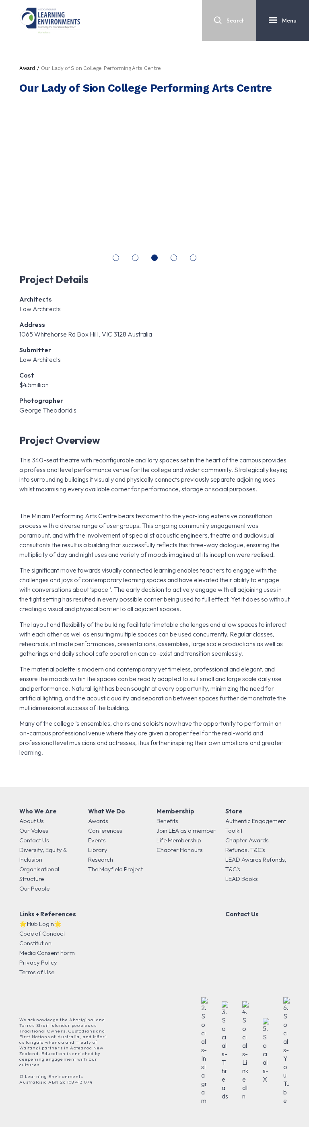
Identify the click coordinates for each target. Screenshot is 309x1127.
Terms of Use (36, 972)
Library (97, 850)
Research (100, 859)
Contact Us (34, 840)
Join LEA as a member (186, 830)
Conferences (105, 830)
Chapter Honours (180, 850)
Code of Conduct (42, 933)
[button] (116, 258)
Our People (34, 888)
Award (27, 68)
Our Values (33, 830)
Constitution (35, 943)
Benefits (167, 821)
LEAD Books (241, 879)
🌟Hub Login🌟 (40, 924)
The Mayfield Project (115, 869)
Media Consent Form (47, 953)
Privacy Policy (38, 962)
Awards (98, 821)
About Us (31, 821)
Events (97, 840)
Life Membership (179, 840)
